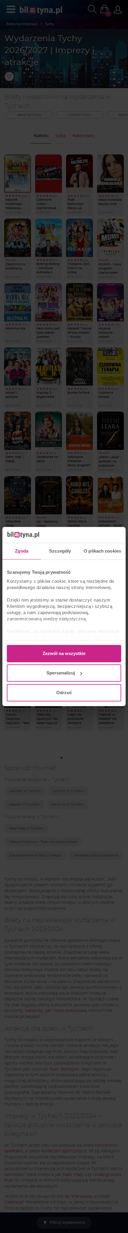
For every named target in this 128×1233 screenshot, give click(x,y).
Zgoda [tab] (21, 550)
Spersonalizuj (60, 672)
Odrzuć (64, 692)
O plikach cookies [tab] (102, 550)
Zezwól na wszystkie (64, 653)
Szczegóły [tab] (60, 550)
